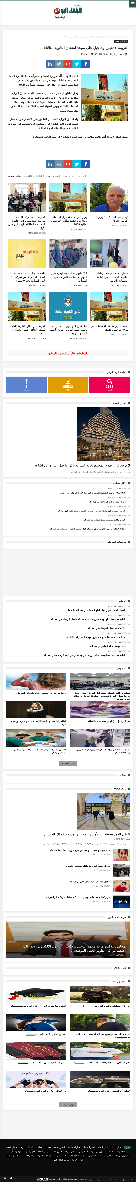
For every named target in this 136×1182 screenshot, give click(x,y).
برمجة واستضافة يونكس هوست (63, 1179)
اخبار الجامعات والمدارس (99, 1156)
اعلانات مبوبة (27, 1147)
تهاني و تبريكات (121, 1156)
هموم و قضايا (17, 1152)
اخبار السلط (89, 1147)
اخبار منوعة (70, 1152)
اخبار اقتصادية (74, 1147)
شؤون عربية (77, 1160)
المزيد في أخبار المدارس (74, 176)
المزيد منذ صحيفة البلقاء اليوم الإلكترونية (42, 176)
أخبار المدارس (113, 37)
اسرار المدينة (11, 1147)
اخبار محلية (116, 1147)
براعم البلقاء (43, 1152)
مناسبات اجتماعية (77, 1156)
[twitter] (76, 64)
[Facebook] (17, 1178)
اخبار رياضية (59, 1147)
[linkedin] (50, 64)
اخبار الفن (30, 1152)
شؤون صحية (13, 1156)
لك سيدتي (83, 1152)
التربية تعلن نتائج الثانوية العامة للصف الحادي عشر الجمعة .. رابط (28, 329)
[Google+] (5, 1178)
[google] (68, 64)
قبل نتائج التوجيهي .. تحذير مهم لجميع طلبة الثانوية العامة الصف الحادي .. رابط (68, 329)
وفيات (48, 1147)
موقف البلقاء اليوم (60, 1160)
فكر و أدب (57, 1152)
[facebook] (85, 64)
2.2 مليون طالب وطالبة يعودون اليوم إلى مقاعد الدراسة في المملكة (68, 277)
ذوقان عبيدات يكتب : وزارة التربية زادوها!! (112, 219)
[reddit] (59, 64)
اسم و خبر (61, 1156)
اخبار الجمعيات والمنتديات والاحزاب (37, 1156)
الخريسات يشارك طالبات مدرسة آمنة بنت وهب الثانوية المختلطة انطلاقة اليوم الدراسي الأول (27, 223)
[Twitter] (11, 1178)
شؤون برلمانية (97, 1152)
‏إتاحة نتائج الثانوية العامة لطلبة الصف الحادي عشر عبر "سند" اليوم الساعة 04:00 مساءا (28, 277)
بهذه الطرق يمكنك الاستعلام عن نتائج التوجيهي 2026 (109, 327)
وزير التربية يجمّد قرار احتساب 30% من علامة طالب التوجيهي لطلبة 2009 (69, 221)
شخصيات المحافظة (116, 1152)
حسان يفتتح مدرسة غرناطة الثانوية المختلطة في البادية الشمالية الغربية (112, 277)
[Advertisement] (68, 572)
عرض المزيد (69, 763)
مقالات (39, 1147)
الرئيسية (125, 37)
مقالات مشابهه (14, 176)
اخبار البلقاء (103, 1147)
